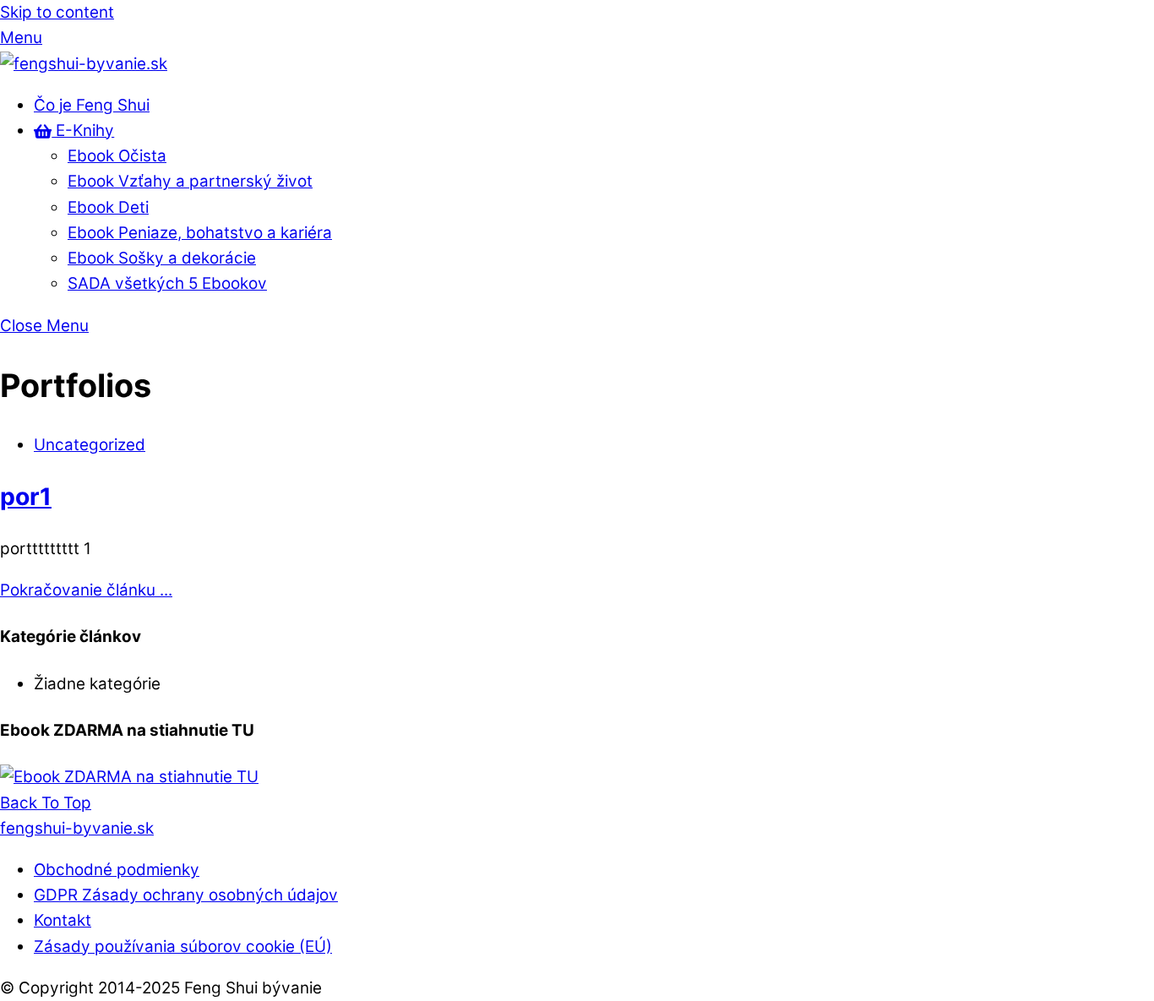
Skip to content (57, 12)
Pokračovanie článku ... (86, 590)
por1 (26, 496)
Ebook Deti (108, 207)
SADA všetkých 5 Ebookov (167, 283)
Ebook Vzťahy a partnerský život (190, 181)
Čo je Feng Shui (92, 105)
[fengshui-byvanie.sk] (83, 63)
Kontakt (62, 920)
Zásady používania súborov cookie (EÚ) (183, 946)
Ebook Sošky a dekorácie (162, 258)
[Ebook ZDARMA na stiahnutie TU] (129, 776)
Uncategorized (89, 444)
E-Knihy (83, 130)
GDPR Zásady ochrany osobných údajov (186, 895)
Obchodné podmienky (116, 869)
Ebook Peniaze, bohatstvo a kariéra (200, 232)
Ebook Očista (117, 156)
